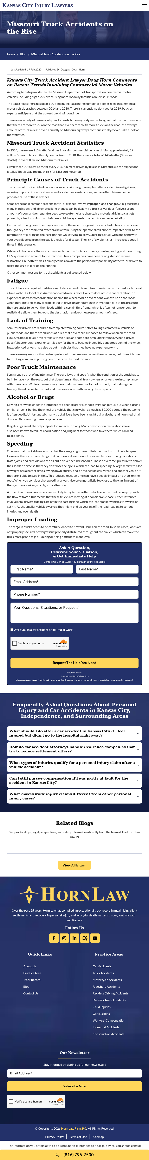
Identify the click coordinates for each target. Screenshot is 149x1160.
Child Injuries (103, 1007)
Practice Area (35, 973)
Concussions (102, 1013)
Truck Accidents (104, 973)
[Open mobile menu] (144, 5)
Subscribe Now (74, 1086)
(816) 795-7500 (78, 1154)
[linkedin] (74, 938)
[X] (64, 938)
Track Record (35, 979)
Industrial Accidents (107, 1027)
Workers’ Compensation (110, 1020)
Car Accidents (103, 966)
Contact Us (34, 993)
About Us (33, 966)
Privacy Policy (54, 1137)
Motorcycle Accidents (108, 979)
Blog (23, 54)
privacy (33, 680)
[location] (84, 938)
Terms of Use (78, 1137)
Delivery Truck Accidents (110, 1000)
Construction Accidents (109, 1034)
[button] (74, 733)
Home (11, 54)
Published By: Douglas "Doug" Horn (65, 69)
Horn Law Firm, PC (73, 1128)
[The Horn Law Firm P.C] (37, 4)
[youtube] (95, 938)
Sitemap (98, 1137)
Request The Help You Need (74, 663)
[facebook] (54, 938)
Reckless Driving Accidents (111, 993)
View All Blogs (73, 865)
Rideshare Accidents (107, 986)
